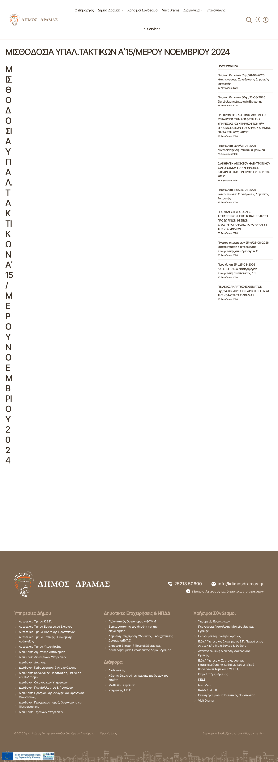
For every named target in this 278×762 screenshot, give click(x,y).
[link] (34, 19)
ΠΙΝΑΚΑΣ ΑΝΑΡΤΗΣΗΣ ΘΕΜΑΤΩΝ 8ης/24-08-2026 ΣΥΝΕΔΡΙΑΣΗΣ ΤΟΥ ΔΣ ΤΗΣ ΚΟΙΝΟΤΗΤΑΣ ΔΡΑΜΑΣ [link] (244, 291)
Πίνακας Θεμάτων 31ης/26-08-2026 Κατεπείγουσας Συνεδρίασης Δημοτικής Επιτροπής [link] (243, 79)
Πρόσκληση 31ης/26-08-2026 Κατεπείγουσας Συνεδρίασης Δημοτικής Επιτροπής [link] (243, 194)
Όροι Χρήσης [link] (108, 733)
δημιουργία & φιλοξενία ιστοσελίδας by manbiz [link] (233, 733)
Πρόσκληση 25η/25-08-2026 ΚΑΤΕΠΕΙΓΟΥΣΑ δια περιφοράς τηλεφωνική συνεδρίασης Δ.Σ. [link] (237, 269)
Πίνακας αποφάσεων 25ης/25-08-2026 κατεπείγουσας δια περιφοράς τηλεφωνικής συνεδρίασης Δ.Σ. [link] (243, 247)
